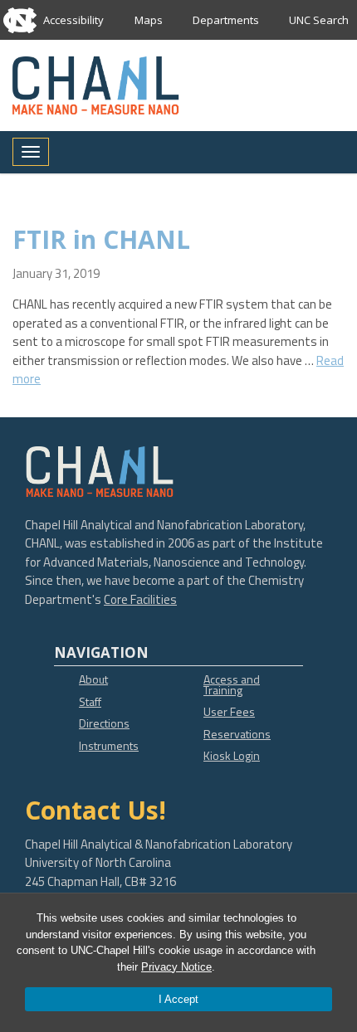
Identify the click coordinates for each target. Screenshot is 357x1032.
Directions (104, 723)
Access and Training (231, 684)
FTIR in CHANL (101, 239)
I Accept (178, 999)
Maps (148, 19)
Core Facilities (140, 599)
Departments (226, 19)
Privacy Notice (176, 967)
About (93, 679)
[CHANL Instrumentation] (95, 84)
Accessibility (73, 19)
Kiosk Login (231, 755)
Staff (90, 701)
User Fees (229, 711)
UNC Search (319, 19)
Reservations (237, 733)
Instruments (109, 745)
